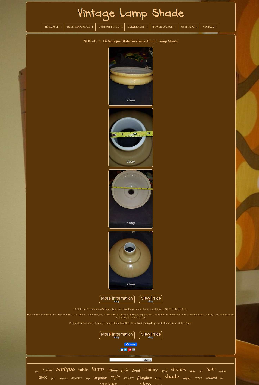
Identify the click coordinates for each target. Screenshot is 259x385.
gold (164, 370)
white (192, 371)
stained (211, 377)
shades (178, 369)
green (53, 378)
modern (128, 378)
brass (158, 378)
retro (198, 378)
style (115, 377)
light (211, 369)
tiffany (112, 370)
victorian (76, 378)
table (83, 369)
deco (42, 377)
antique (65, 369)
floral (136, 370)
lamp (97, 368)
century (150, 369)
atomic (63, 378)
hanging (187, 378)
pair (125, 370)
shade (172, 376)
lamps (48, 370)
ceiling (222, 371)
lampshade (100, 378)
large (88, 378)
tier (221, 378)
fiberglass (144, 378)
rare (201, 371)
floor (37, 371)
